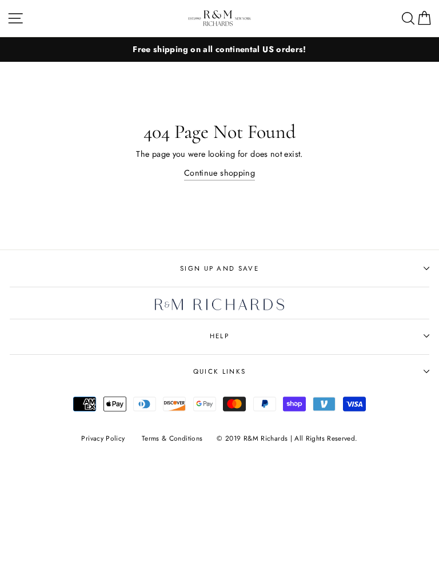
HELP (219, 335)
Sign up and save (219, 268)
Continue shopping (219, 173)
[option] (219, 49)
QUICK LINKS (219, 371)
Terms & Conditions (172, 438)
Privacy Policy (103, 438)
